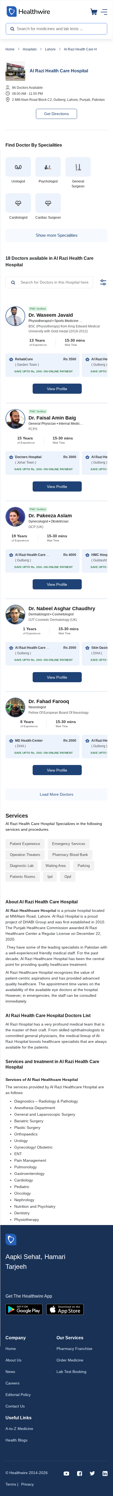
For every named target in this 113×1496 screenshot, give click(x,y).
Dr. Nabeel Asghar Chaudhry (62, 608)
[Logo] (10, 1239)
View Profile (57, 389)
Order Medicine (69, 1360)
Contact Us (15, 1406)
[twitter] (92, 1473)
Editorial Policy (18, 1394)
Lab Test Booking (71, 1371)
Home (10, 49)
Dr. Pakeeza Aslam (50, 515)
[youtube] (66, 1473)
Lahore (50, 49)
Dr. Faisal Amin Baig (52, 418)
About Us (13, 1360)
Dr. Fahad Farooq (49, 701)
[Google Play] (24, 1309)
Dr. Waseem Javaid (51, 315)
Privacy (27, 1484)
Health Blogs (16, 1440)
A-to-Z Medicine (19, 1428)
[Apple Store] (65, 1309)
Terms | (11, 1484)
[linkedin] (105, 1473)
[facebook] (79, 1473)
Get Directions (56, 114)
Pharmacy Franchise (74, 1348)
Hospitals (30, 49)
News (10, 1371)
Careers (12, 1383)
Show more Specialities (57, 235)
